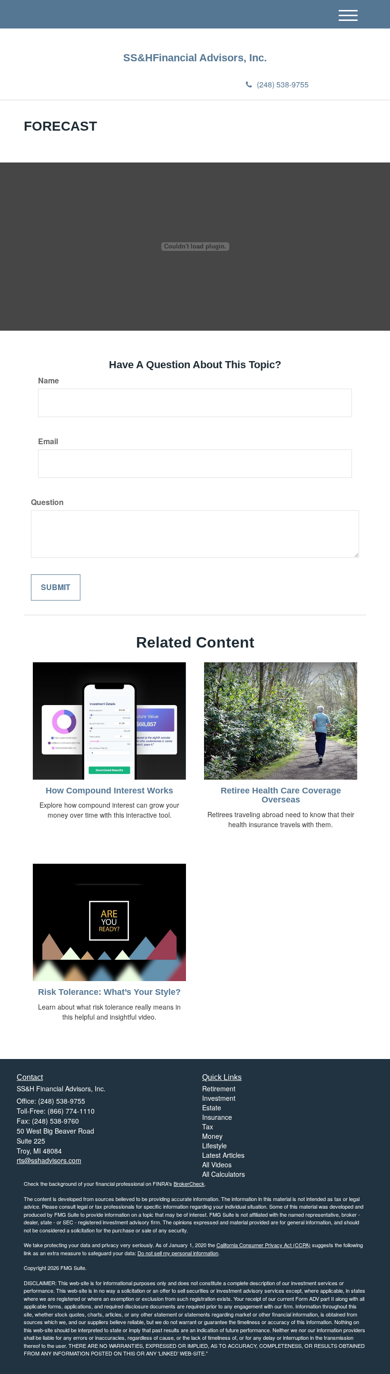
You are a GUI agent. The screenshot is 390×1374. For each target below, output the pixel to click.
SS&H (138, 58)
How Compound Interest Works (109, 790)
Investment (218, 1098)
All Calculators (223, 1174)
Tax (207, 1126)
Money (212, 1136)
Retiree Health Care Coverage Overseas (281, 795)
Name (48, 380)
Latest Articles (223, 1155)
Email (48, 441)
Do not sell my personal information (177, 1253)
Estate (211, 1107)
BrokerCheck (189, 1183)
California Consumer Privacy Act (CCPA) (263, 1245)
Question (47, 502)
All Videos (217, 1164)
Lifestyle (214, 1145)
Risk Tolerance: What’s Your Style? (109, 992)
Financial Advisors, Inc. (210, 58)
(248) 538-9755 (283, 84)
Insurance (217, 1117)
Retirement (218, 1088)
